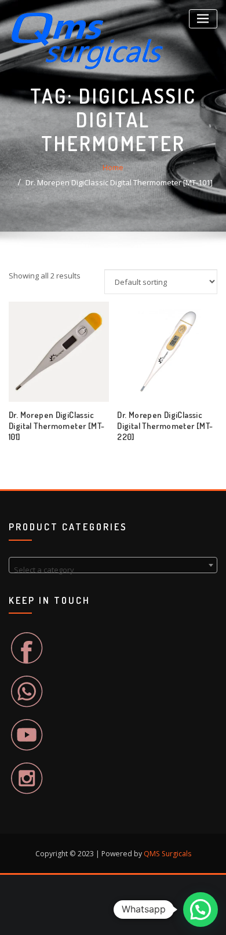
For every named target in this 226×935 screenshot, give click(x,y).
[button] (200, 909)
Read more (117, 433)
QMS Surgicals (167, 854)
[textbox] (113, 569)
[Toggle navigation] (203, 18)
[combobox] (113, 565)
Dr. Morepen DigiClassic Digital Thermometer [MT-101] (119, 182)
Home (113, 167)
